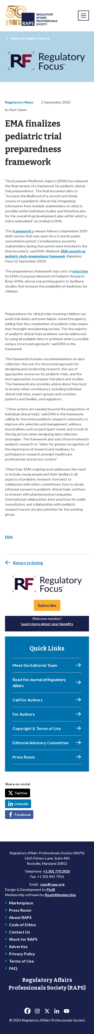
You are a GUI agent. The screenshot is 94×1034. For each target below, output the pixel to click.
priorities (80, 271)
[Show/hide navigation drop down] (83, 16)
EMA (9, 537)
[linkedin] (57, 1011)
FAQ (13, 968)
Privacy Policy (22, 953)
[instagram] (37, 1011)
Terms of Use (21, 961)
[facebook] (27, 1011)
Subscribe (47, 605)
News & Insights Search (30, 38)
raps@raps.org (52, 884)
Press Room (20, 910)
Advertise (18, 946)
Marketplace (21, 902)
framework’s (23, 231)
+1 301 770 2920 (56, 871)
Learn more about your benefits (47, 624)
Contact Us (19, 931)
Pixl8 (51, 889)
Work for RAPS (23, 939)
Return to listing (28, 562)
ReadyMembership (60, 895)
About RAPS (20, 917)
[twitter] (47, 1011)
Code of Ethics (22, 924)
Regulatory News (19, 102)
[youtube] (66, 1011)
